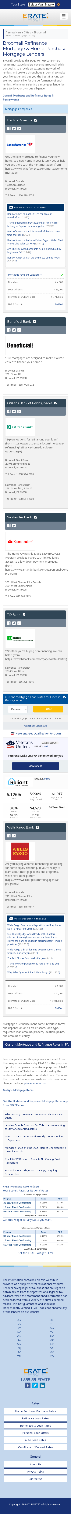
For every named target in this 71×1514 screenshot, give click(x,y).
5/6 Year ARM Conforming (17, 1211)
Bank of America (20, 120)
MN (19, 1344)
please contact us (35, 1083)
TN (19, 1356)
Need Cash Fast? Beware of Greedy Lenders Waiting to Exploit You (34, 1138)
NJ (19, 1348)
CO (52, 1356)
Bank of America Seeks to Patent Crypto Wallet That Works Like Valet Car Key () (35, 242)
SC (19, 1352)
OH (19, 1336)
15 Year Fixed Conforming (17, 1207)
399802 (59, 304)
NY (19, 1324)
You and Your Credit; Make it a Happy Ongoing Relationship (31, 1172)
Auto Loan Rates (35, 1440)
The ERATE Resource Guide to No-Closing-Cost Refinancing (32, 1160)
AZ (19, 1328)
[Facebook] (9, 129)
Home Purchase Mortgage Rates (35, 1411)
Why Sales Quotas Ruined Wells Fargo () (33, 972)
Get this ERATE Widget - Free (36, 1253)
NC (19, 1332)
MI (52, 1344)
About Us (35, 1464)
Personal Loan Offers (35, 1433)
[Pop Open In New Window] (64, 697)
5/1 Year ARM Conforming (17, 1245)
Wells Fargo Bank (21, 827)
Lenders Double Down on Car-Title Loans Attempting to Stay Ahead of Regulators (35, 1127)
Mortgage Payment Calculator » (25, 274)
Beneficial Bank (19, 321)
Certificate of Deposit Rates (35, 1447)
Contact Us (35, 1479)
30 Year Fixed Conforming (17, 1203)
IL (52, 1324)
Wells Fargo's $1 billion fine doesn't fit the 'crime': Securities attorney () (34, 951)
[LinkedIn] (19, 129)
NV (52, 1336)
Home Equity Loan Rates (35, 1425)
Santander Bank (20, 517)
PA (19, 1340)
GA (19, 1320)
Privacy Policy (35, 1471)
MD (52, 1340)
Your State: (18, 4)
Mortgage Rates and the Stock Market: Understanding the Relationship (35, 1149)
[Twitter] (14, 129)
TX (51, 1332)
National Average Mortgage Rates (35, 1228)
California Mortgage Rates (35, 1195)
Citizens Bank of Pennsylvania (30, 403)
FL (51, 1320)
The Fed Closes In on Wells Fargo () (29, 958)
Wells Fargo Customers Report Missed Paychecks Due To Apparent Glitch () (34, 927)
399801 (59, 1008)
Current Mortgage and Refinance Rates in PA (37, 1044)
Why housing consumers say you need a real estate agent (34, 1115)
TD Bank (14, 615)
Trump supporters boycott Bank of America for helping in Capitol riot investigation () (33, 224)
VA (51, 1348)
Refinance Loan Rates (35, 1418)
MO (52, 1352)
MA (52, 1328)
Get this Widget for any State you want (27, 1219)
